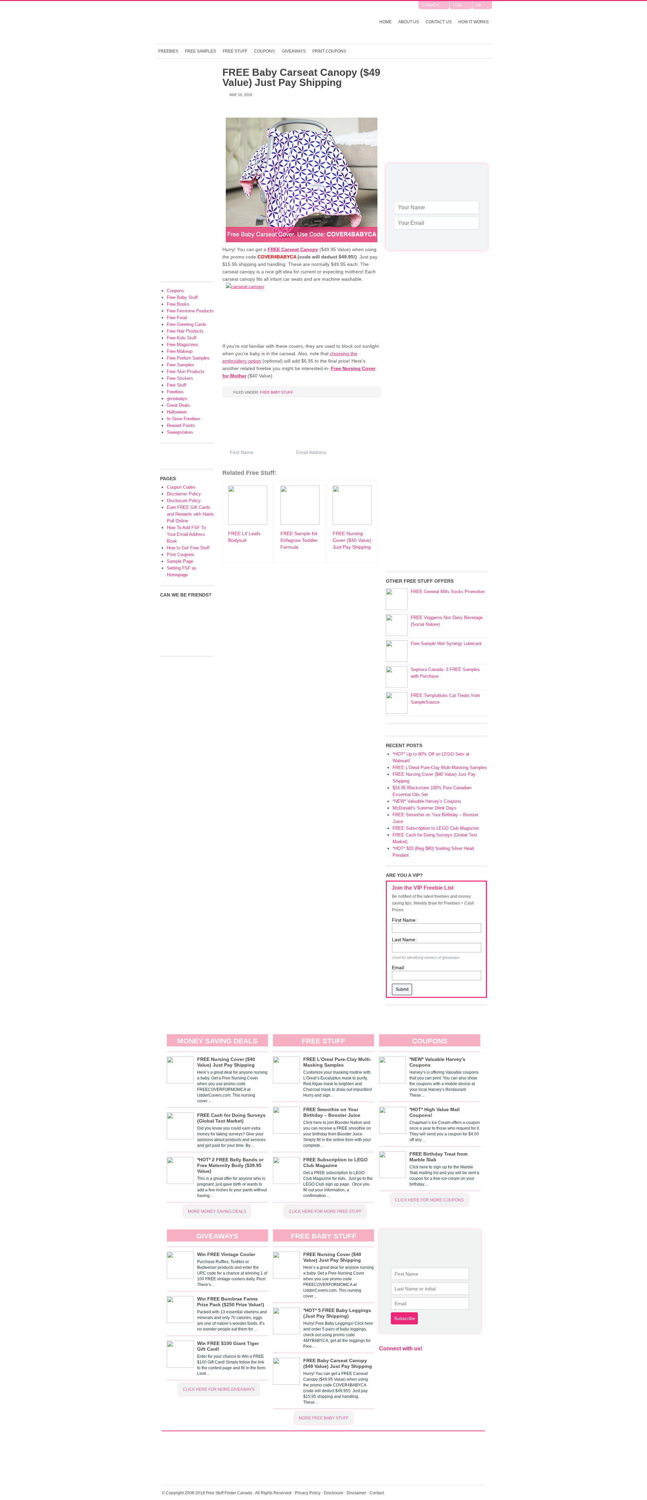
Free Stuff (235, 51)
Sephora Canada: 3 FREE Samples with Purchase (445, 673)
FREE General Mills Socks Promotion (448, 591)
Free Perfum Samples (188, 358)
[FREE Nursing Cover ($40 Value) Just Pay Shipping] (352, 523)
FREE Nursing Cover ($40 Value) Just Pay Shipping (352, 540)
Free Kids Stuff (181, 337)
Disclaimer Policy (184, 493)
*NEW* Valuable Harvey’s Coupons (427, 801)
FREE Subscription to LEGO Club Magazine (436, 828)
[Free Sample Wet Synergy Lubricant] (396, 651)
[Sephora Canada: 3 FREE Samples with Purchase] (396, 677)
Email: (398, 967)
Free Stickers (180, 378)
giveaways (177, 398)
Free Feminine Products (190, 310)
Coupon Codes (181, 487)
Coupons (264, 51)
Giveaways (294, 51)
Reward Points (181, 425)
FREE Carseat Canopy (293, 249)
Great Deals (178, 405)
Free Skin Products (186, 371)
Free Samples (200, 51)
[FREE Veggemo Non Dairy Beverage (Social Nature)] (396, 625)
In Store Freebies (184, 418)
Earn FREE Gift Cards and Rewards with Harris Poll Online (190, 514)
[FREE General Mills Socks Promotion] (396, 599)
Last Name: (404, 939)
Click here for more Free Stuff (325, 1211)
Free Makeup (179, 351)
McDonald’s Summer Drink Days (424, 807)
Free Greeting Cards (186, 324)
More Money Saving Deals (217, 1211)
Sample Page (180, 561)
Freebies (168, 51)
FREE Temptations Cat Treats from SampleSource (445, 699)
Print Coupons (329, 51)
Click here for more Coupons (429, 1200)
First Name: (404, 920)
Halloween (177, 412)
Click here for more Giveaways (218, 1389)
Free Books (178, 304)
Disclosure (333, 1493)
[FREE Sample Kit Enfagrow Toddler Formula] (299, 523)
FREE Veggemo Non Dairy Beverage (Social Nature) (447, 621)
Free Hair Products (185, 331)
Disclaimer (356, 1493)
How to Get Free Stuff (188, 547)
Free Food (177, 317)
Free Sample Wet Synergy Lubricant (446, 643)
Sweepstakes (180, 432)
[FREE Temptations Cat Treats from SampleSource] (396, 703)
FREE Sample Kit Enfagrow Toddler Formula (299, 540)
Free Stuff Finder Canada (244, 22)
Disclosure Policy (184, 500)
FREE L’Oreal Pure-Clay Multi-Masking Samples (440, 767)
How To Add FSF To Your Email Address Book (186, 534)
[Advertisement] (436, 114)
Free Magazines (182, 344)
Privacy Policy (307, 1493)
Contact (377, 1493)
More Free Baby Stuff (323, 1418)
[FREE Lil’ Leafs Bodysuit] (247, 523)
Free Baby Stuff (276, 392)
